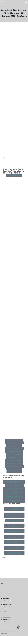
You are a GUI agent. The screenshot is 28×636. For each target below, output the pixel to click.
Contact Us (3, 581)
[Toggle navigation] (26, 2)
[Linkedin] (9, 627)
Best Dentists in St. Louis (5, 621)
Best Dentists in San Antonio (6, 617)
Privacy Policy (3, 587)
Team (2, 578)
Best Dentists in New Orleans (6, 606)
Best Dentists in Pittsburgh (6, 608)
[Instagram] (14, 627)
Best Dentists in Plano (5, 611)
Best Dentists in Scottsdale (6, 619)
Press (2, 585)
